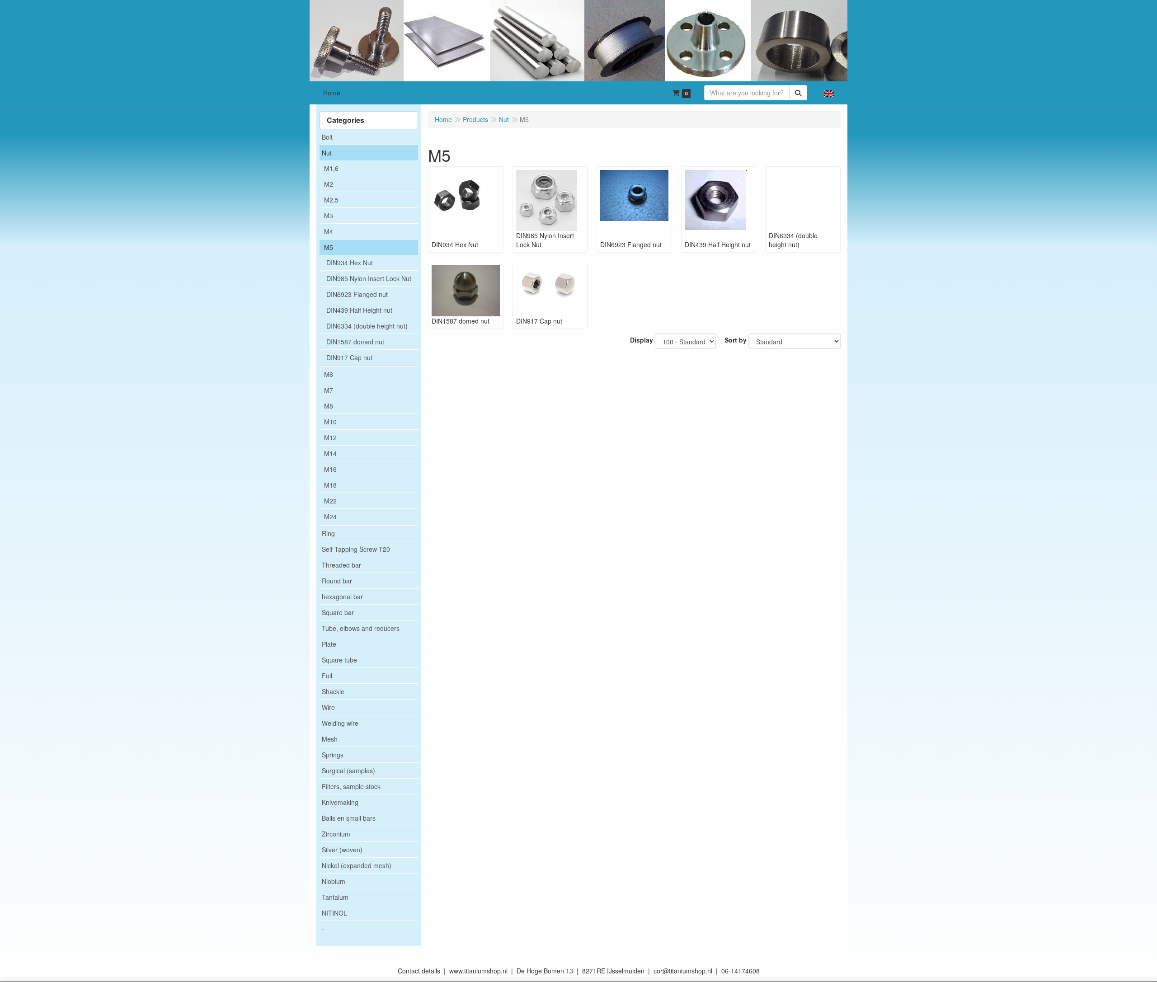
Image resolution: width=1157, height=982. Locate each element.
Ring (328, 533)
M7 (328, 390)
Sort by (735, 339)
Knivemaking (340, 802)
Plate (329, 643)
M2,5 (331, 199)
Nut (327, 152)
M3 (328, 215)
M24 (330, 516)
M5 (328, 247)
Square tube (339, 659)
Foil (327, 675)
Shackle (333, 691)
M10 (330, 421)
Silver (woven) (342, 849)
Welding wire (340, 723)
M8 (328, 405)
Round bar (337, 580)
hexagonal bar (342, 596)
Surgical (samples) (348, 770)
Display (641, 339)
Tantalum (335, 897)
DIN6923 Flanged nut (357, 294)
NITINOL (334, 912)
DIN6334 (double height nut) (367, 325)
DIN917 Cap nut (349, 357)
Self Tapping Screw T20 (356, 549)
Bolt (327, 136)
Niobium (333, 881)
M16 (330, 469)
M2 (328, 183)
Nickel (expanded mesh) (356, 865)
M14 (330, 453)
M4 (328, 231)
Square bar (338, 612)
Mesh (330, 738)
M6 (328, 374)
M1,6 (331, 168)
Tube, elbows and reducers (361, 628)
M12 (330, 437)
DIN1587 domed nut (355, 341)
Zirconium (336, 833)
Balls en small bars (349, 817)
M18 (330, 484)
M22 (330, 500)
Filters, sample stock (351, 786)
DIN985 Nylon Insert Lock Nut (368, 278)
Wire (328, 707)
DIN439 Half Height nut (359, 310)
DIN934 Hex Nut (349, 262)
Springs (332, 754)
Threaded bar (341, 564)
